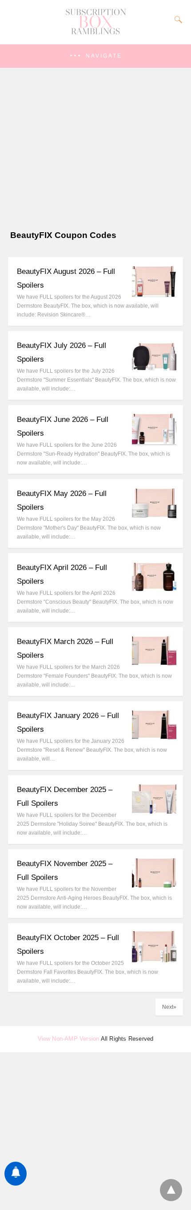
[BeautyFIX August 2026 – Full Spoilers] (154, 294)
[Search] (176, 19)
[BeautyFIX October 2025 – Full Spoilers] (154, 960)
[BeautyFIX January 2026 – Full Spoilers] (154, 738)
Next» (169, 1007)
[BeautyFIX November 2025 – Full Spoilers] (154, 886)
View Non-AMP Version (68, 1038)
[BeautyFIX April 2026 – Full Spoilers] (154, 590)
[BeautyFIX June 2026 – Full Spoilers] (154, 442)
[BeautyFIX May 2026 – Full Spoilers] (154, 516)
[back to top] (171, 1190)
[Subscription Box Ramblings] (95, 32)
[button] (95, 56)
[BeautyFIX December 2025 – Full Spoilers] (154, 812)
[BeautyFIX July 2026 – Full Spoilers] (154, 368)
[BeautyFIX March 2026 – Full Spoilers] (154, 664)
